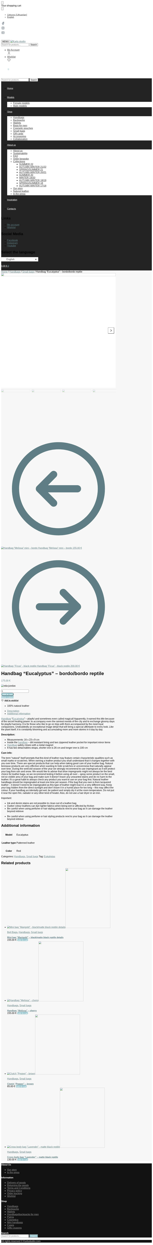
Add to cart (7, 694)
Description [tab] (13, 711)
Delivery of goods (16, 1182)
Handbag (6, 718)
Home (4, 271)
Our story (12, 1169)
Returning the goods (18, 1185)
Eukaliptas (49, 856)
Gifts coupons (14, 1228)
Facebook (12, 240)
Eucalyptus (18, 718)
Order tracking (14, 1193)
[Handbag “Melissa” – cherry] (61, 971)
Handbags (14, 271)
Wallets (11, 1211)
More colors (7, 697)
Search (34, 45)
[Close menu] (2, 2)
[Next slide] (111, 330)
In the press (13, 1172)
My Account (13, 50)
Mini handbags (15, 1222)
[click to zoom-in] (58, 330)
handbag (22, 742)
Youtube (11, 245)
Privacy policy (14, 1190)
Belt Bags (12, 932)
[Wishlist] (146, 4)
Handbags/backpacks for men (23, 1214)
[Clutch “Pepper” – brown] (61, 1045)
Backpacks (13, 1209)
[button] (5, 69)
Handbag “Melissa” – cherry (22, 1010)
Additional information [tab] (18, 713)
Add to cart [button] (22, 940)
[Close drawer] (2, 8)
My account (13, 224)
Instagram (12, 243)
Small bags (28, 271)
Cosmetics (12, 1219)
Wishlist (11, 57)
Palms (10, 1217)
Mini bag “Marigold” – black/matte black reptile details (35, 937)
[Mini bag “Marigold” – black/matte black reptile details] (61, 898)
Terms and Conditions (18, 1188)
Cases (10, 1225)
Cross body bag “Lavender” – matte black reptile (32, 1157)
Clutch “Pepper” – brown (20, 1084)
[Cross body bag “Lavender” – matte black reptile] (61, 1118)
